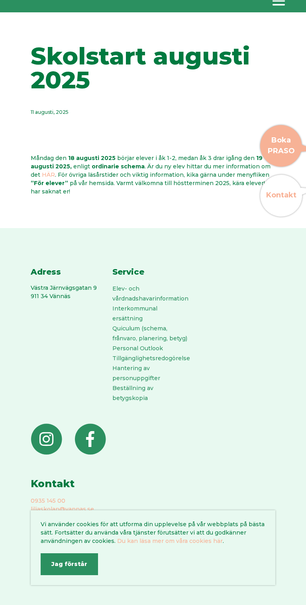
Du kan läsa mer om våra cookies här (170, 540)
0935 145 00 (48, 500)
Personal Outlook (137, 348)
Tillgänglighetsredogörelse (151, 358)
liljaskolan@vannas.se (62, 509)
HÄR (48, 174)
